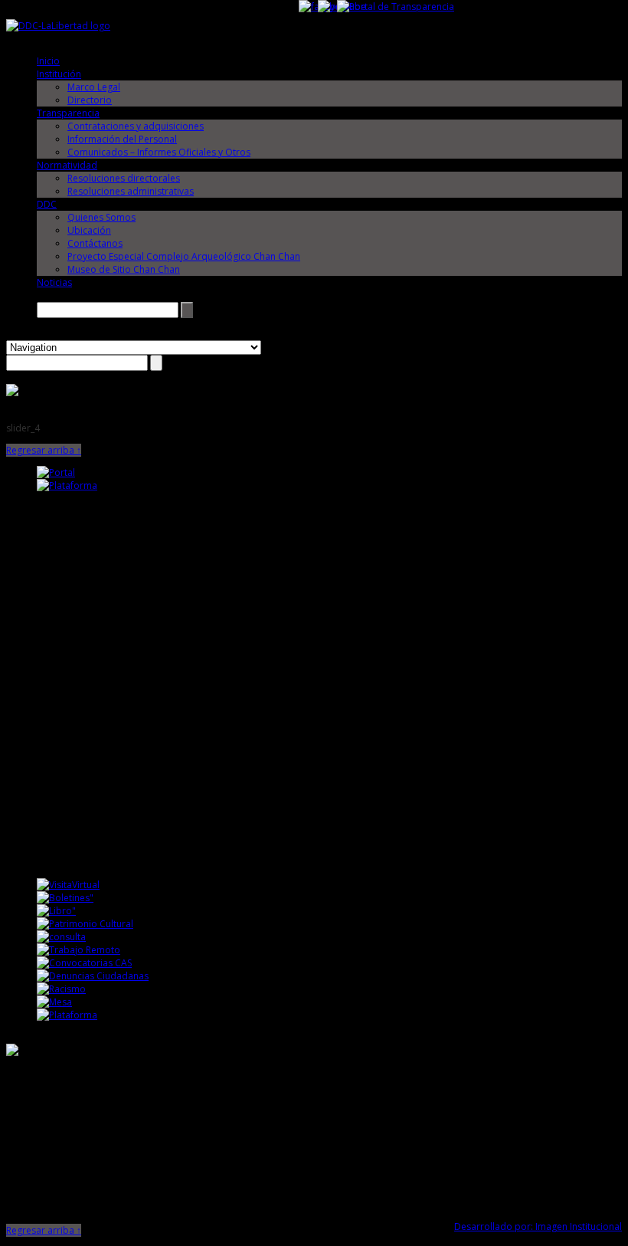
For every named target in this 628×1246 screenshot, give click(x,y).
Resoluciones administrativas (130, 191)
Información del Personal (122, 139)
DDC (47, 204)
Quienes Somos (101, 217)
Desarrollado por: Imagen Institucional (538, 1226)
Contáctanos (95, 243)
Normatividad (67, 165)
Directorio (89, 100)
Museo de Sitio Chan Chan (123, 269)
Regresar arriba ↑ (43, 450)
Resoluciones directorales (123, 178)
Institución (59, 73)
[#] (12, 392)
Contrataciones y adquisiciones (135, 126)
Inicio (48, 60)
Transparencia (68, 113)
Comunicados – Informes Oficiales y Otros (158, 152)
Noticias (54, 282)
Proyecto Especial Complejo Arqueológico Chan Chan (183, 256)
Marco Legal (93, 86)
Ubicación (89, 230)
